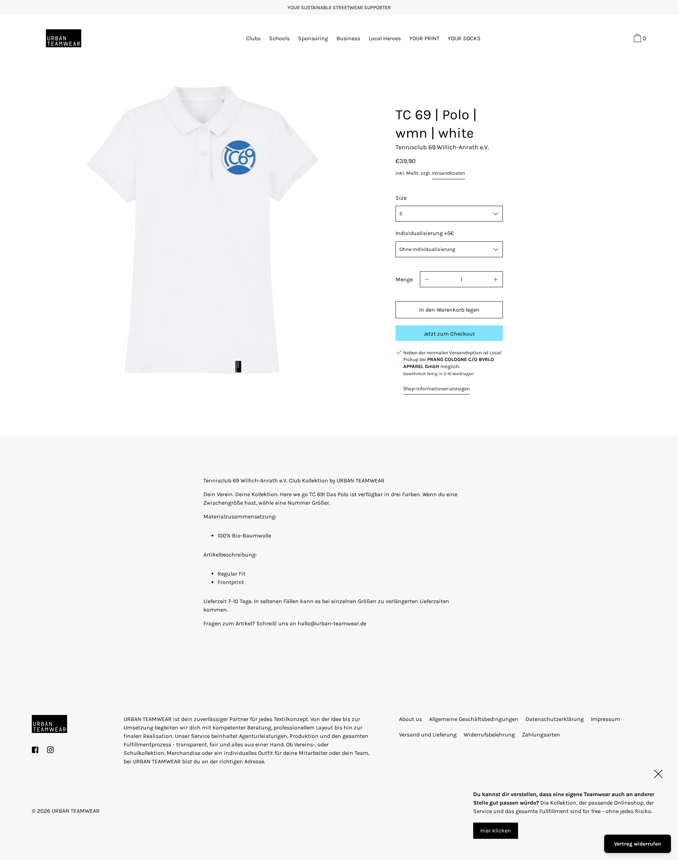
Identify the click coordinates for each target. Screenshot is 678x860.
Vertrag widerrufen (637, 844)
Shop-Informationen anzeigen (436, 389)
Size (401, 197)
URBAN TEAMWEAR (76, 810)
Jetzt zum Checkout (449, 333)
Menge (404, 279)
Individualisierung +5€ (425, 233)
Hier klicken (495, 830)
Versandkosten (448, 173)
